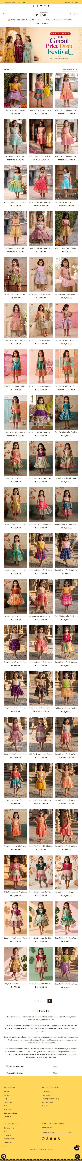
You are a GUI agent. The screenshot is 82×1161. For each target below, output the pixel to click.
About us (7, 1092)
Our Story (7, 1095)
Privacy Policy (46, 1092)
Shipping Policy (47, 1095)
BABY (48, 20)
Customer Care (9, 1128)
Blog (5, 1099)
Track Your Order (9, 1139)
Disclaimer (45, 1106)
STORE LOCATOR (41, 23)
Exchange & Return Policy (50, 1099)
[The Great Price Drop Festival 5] (41, 45)
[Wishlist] (74, 14)
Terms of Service (47, 1102)
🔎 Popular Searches (31, 1066)
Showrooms (8, 1102)
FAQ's (6, 1131)
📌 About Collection (31, 1073)
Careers (6, 1146)
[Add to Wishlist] (6, 75)
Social (6, 1106)
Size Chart (7, 1110)
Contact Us (7, 1117)
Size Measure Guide (10, 1113)
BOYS (40, 20)
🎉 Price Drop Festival (17, 20)
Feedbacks (7, 1135)
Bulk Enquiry (8, 1142)
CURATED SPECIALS (63, 20)
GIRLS (32, 20)
